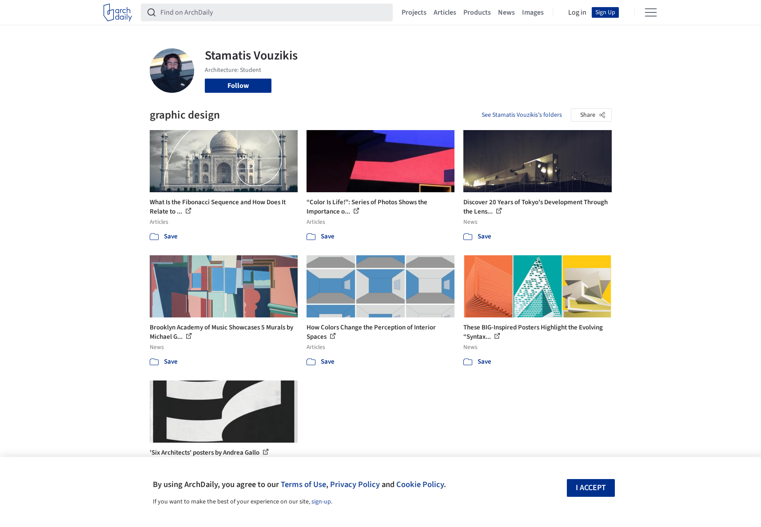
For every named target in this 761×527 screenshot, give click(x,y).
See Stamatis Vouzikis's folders (522, 115)
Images (533, 12)
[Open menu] (651, 12)
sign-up (321, 501)
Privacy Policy (355, 484)
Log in (577, 12)
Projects (414, 12)
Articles (445, 12)
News (506, 12)
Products (477, 12)
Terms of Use (303, 484)
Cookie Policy (420, 484)
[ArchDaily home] (118, 12)
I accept (591, 487)
